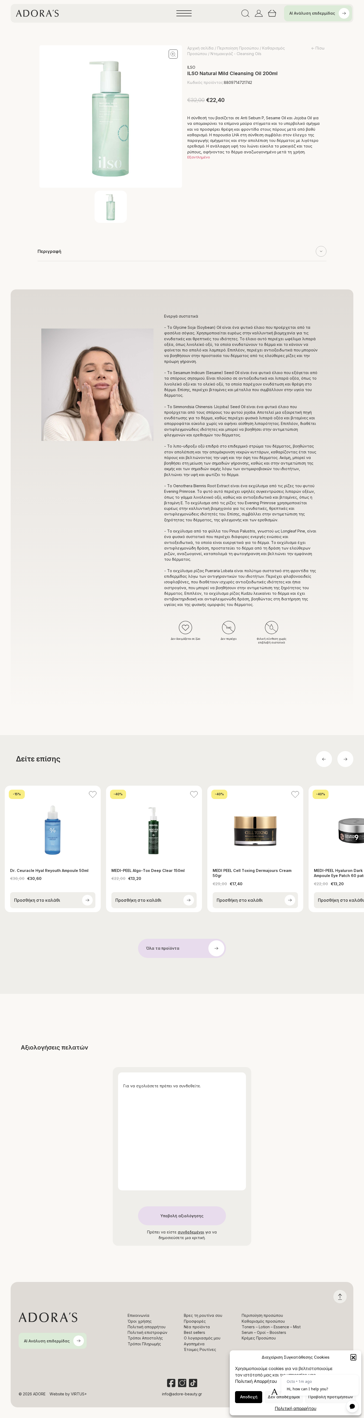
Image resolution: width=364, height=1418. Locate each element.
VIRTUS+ (79, 1394)
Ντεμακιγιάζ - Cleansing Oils (236, 53)
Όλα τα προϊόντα (162, 948)
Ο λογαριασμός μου (202, 1338)
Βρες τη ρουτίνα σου (203, 1315)
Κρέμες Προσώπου (259, 1338)
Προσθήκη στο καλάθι (37, 900)
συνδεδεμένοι (191, 1232)
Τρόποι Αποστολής (145, 1338)
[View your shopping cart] (272, 13)
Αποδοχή (248, 1396)
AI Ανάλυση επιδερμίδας (312, 13)
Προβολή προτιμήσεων (330, 1396)
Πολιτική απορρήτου (295, 1408)
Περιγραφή (49, 251)
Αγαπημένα (194, 1344)
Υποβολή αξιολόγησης (181, 1216)
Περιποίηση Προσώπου (238, 48)
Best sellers (194, 1332)
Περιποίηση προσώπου (262, 1315)
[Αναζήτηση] (245, 13)
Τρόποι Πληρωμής (144, 1344)
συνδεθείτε (189, 1086)
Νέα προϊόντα (197, 1327)
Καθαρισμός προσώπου (263, 1321)
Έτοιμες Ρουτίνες (200, 1349)
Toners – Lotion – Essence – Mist (271, 1327)
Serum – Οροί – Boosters (264, 1332)
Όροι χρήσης (140, 1321)
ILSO (191, 67)
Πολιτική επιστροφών (147, 1332)
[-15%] (53, 823)
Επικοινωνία (138, 1315)
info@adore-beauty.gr (182, 1394)
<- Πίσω (318, 48)
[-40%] (154, 823)
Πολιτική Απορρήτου (256, 1381)
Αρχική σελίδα (200, 48)
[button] (353, 1357)
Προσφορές (195, 1321)
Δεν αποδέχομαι (284, 1396)
